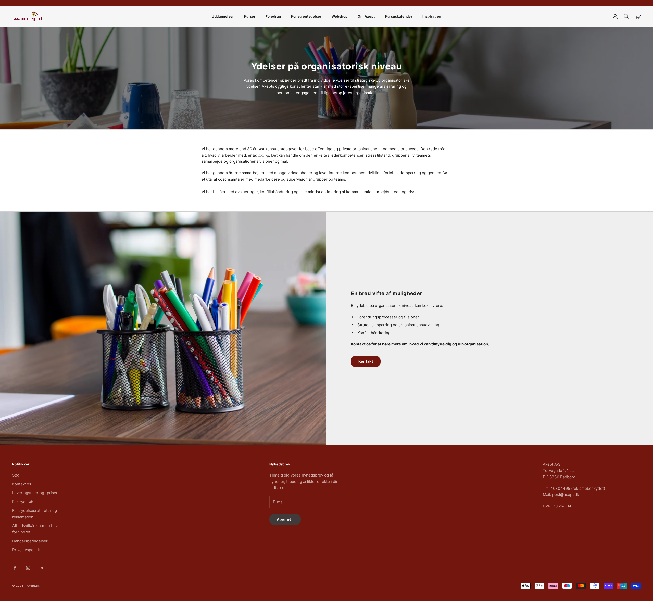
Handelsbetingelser (30, 541)
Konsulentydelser (306, 16)
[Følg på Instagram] (28, 567)
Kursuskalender (398, 16)
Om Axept (366, 16)
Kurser (249, 16)
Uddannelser (223, 16)
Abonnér (285, 519)
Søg (15, 475)
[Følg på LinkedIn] (41, 567)
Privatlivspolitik (26, 549)
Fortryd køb (22, 501)
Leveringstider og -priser (35, 492)
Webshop (340, 16)
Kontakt (365, 361)
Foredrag (273, 16)
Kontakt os (21, 484)
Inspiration (431, 16)
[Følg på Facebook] (14, 567)
